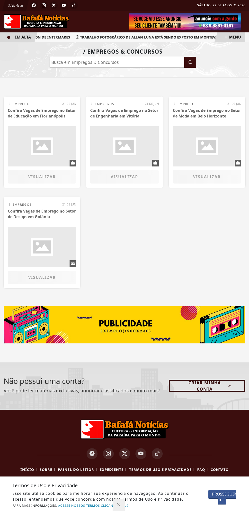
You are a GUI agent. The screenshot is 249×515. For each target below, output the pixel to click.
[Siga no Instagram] (44, 5)
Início (27, 469)
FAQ (201, 469)
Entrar (17, 5)
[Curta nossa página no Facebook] (92, 453)
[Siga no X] (54, 5)
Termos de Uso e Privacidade (160, 469)
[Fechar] (119, 505)
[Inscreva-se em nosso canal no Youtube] (140, 453)
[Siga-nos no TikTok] (157, 453)
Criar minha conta (204, 386)
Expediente (112, 469)
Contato (220, 469)
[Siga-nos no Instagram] (108, 453)
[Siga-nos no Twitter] (124, 453)
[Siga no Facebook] (34, 5)
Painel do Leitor (76, 469)
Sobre (46, 469)
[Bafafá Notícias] (36, 21)
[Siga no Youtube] (64, 5)
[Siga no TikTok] (74, 5)
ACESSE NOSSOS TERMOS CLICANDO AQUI (93, 505)
